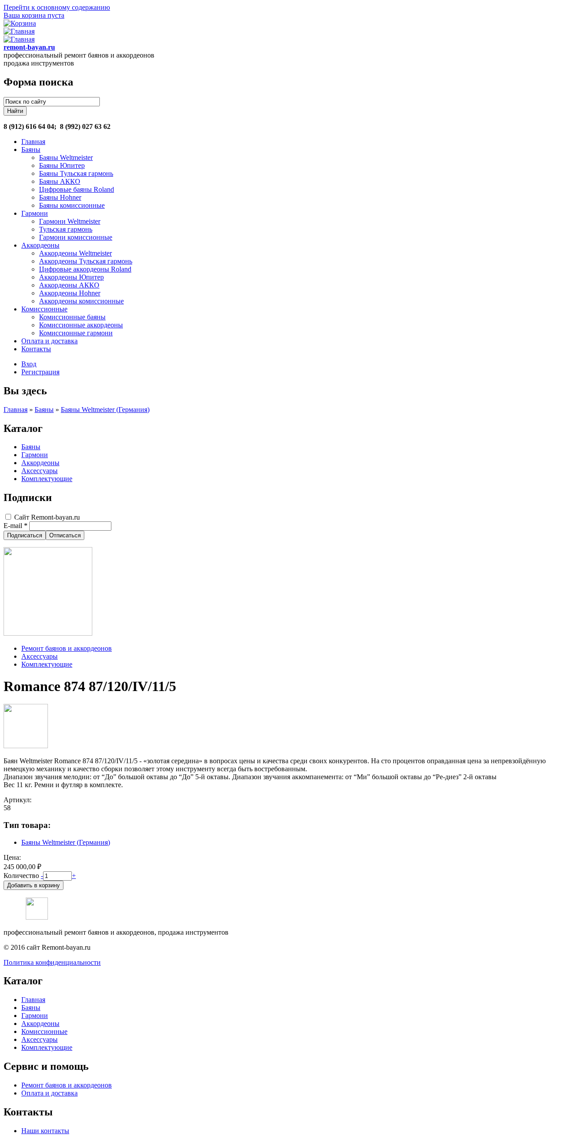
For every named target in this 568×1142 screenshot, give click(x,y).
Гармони (34, 213)
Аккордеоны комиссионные (81, 301)
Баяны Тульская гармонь (76, 173)
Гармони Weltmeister (69, 221)
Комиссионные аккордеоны (81, 325)
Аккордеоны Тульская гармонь (85, 261)
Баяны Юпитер (62, 165)
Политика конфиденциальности (52, 962)
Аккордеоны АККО (69, 285)
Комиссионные (44, 309)
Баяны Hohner (60, 197)
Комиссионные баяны (72, 317)
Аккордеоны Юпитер (71, 277)
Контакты (36, 349)
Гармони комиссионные (75, 237)
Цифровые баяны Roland (76, 189)
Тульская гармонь (65, 229)
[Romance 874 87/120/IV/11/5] (26, 746)
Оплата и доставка (49, 341)
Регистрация (40, 372)
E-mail (16, 525)
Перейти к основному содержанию (57, 7)
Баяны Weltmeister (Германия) (105, 409)
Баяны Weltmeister (66, 157)
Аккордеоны (40, 245)
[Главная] (19, 31)
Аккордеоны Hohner (69, 293)
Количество (22, 875)
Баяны (30, 149)
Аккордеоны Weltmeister (75, 253)
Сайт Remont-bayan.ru (47, 517)
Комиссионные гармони (76, 333)
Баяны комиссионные (72, 205)
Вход (28, 364)
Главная (33, 141)
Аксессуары (39, 470)
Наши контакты (45, 1130)
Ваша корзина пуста (34, 15)
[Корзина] (20, 23)
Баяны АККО (59, 181)
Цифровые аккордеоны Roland (85, 269)
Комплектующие (46, 478)
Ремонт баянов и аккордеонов (66, 648)
